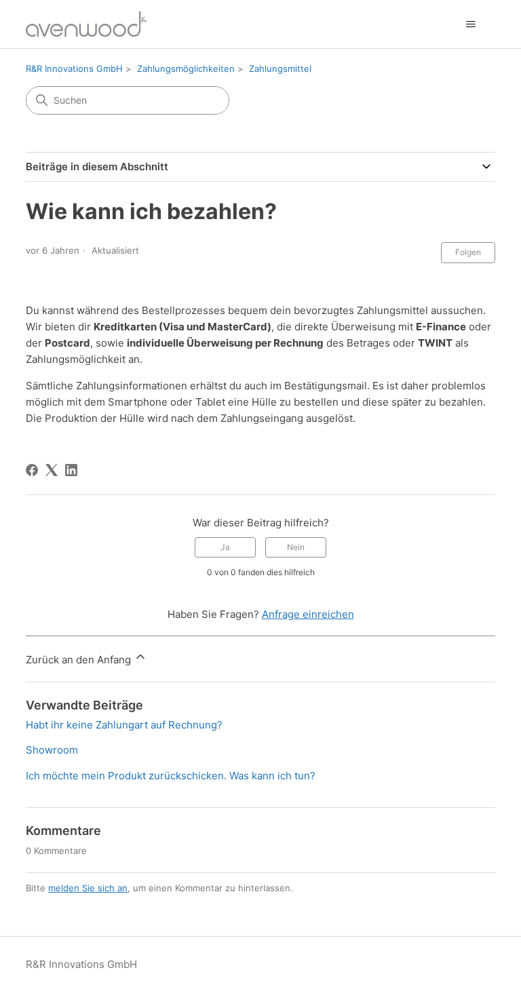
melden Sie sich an (88, 887)
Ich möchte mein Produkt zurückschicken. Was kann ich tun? (170, 775)
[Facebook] (32, 470)
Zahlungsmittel (280, 68)
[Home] (86, 24)
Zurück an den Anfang (80, 659)
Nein (296, 547)
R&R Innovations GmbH (74, 68)
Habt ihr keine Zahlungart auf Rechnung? (124, 724)
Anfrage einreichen (308, 614)
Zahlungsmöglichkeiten (186, 68)
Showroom (52, 749)
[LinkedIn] (71, 470)
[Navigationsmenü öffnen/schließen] (471, 24)
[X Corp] (51, 470)
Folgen (468, 252)
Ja (225, 547)
